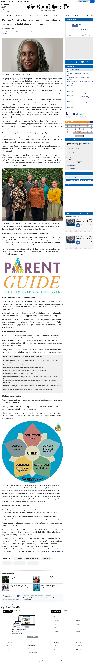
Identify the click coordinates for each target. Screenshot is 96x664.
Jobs (55, 15)
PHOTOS (20, 1)
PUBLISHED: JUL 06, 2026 (72, 234)
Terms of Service (47, 604)
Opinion (45, 15)
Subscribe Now (5, 11)
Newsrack (78, 631)
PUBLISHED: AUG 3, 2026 (72, 217)
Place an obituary (86, 180)
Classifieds (77, 15)
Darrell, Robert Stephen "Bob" (74, 177)
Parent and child (32, 559)
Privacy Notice (32, 649)
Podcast (79, 649)
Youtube (79, 642)
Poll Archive (71, 168)
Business (19, 15)
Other (70, 159)
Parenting (46, 559)
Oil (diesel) (71, 153)
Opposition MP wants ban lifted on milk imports (78, 73)
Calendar (78, 628)
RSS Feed (79, 646)
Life (37, 15)
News (9, 15)
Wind (70, 157)
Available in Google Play (65, 611)
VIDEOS (14, 1)
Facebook (57, 642)
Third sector (19, 563)
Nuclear (70, 150)
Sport (29, 15)
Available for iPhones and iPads (18, 611)
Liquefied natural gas (74, 148)
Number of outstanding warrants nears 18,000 (78, 77)
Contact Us (10, 646)
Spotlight (6, 563)
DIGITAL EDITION (5, 1)
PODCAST (26, 1)
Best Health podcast (55, 551)
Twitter (57, 646)
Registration (31, 645)
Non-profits (33, 563)
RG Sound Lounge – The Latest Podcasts (80, 213)
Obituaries (65, 15)
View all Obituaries (73, 180)
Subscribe (90, 15)
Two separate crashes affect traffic (75, 108)
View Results (71, 165)
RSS (32, 1)
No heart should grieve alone (49, 577)
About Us (9, 642)
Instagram (57, 649)
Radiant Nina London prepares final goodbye (78, 93)
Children (18, 559)
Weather (78, 624)
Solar (70, 155)
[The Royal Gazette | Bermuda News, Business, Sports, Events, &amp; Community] (48, 7)
